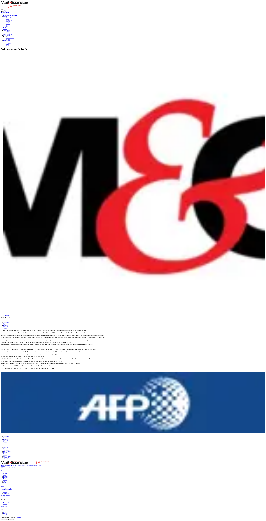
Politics (2, 484)
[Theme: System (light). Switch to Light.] (2, 11)
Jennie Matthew (6, 315)
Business (2, 486)
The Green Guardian (5, 495)
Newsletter (5, 512)
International (6, 476)
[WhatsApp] (7, 12)
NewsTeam (18, 517)
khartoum (5, 452)
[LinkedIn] (3, 12)
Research (5, 513)
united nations (6, 458)
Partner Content (4, 506)
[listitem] (3, 465)
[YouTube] (8, 12)
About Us (5, 514)
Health (4, 478)
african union (6, 447)
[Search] (5, 11)
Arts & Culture (4, 496)
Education (5, 477)
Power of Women (7, 502)
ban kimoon (6, 448)
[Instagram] (2, 12)
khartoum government (8, 453)
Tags (2, 466)
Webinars (5, 504)
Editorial (5, 492)
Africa (4, 475)
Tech (4, 481)
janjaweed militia (7, 451)
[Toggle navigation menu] (2, 9)
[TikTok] (5, 12)
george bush (6, 450)
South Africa (6, 473)
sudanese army (6, 457)
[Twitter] (6, 12)
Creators (4, 466)
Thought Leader (6, 489)
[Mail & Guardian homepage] (133, 5)
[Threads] (4, 12)
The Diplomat (6, 493)
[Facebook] (1, 12)
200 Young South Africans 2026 (8, 467)
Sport (4, 482)
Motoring (5, 480)
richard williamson (7, 456)
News (2, 471)
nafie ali (5, 455)
